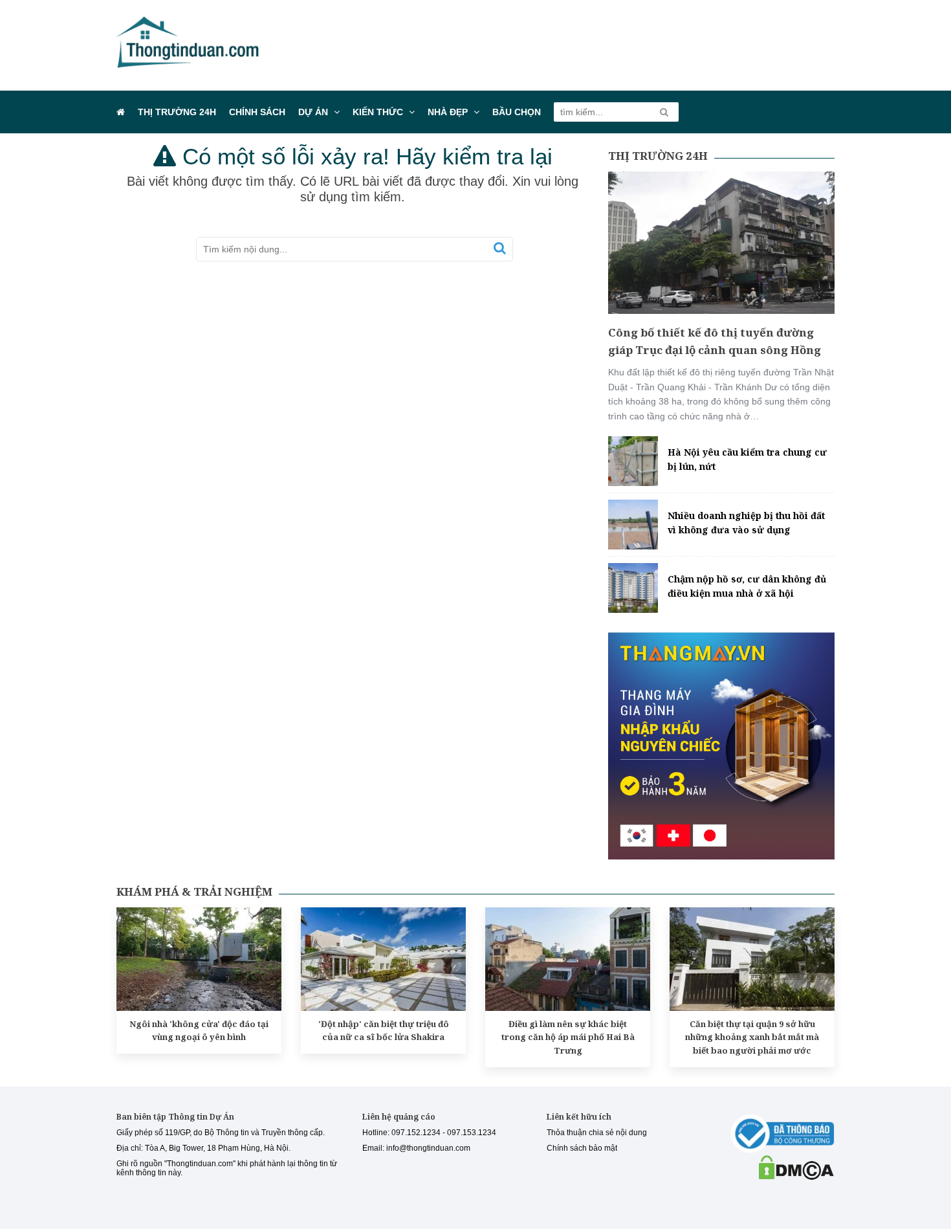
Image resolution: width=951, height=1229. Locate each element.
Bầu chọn (516, 112)
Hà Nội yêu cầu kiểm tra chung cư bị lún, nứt (747, 459)
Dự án (313, 112)
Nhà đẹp (448, 112)
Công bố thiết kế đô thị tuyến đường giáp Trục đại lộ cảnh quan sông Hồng (714, 341)
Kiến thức (378, 112)
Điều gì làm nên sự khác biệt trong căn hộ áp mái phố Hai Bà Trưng (568, 1037)
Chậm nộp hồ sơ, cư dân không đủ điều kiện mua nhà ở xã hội (747, 586)
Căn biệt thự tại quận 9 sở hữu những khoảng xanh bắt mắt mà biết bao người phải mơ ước (752, 1037)
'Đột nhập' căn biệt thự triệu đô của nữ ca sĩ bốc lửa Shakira (383, 1030)
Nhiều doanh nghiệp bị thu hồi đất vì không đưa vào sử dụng (746, 522)
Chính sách (257, 112)
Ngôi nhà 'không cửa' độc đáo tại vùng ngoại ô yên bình (198, 1030)
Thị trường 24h (177, 112)
